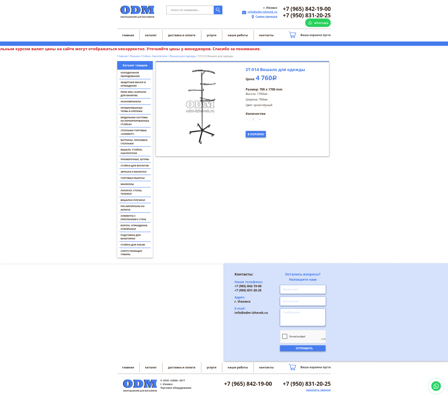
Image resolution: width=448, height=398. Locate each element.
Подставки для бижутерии (131, 236)
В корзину (256, 134)
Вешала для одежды (183, 56)
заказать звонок (318, 390)
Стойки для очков (133, 244)
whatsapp (321, 23)
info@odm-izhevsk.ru (262, 12)
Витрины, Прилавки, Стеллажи (134, 141)
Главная (128, 35)
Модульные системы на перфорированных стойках (135, 121)
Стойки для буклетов (135, 165)
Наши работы (238, 35)
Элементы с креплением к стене (133, 217)
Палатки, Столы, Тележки (131, 192)
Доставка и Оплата (181, 35)
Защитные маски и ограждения (133, 84)
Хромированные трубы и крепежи (131, 109)
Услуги (211, 35)
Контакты (266, 35)
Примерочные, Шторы (135, 159)
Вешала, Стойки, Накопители (132, 151)
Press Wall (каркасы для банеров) (133, 93)
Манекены (127, 184)
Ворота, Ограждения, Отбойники (134, 227)
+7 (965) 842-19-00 (307, 9)
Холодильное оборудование (130, 74)
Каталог (151, 35)
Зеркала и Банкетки (133, 171)
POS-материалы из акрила (132, 208)
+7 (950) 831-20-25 (307, 15)
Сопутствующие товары (131, 252)
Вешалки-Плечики (133, 200)
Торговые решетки (133, 178)
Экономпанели (131, 101)
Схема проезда (266, 16)
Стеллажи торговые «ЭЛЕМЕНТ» (134, 132)
